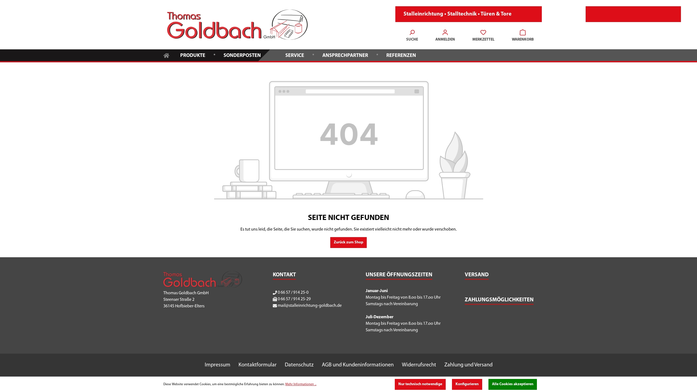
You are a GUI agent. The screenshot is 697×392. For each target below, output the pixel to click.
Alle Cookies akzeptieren (512, 384)
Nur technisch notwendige (420, 384)
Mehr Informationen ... (300, 384)
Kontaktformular (258, 365)
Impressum (217, 365)
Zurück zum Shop (348, 242)
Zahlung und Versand (468, 365)
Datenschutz (299, 365)
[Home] (166, 55)
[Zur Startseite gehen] (237, 24)
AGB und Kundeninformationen (358, 365)
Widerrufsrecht (419, 365)
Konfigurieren (467, 384)
